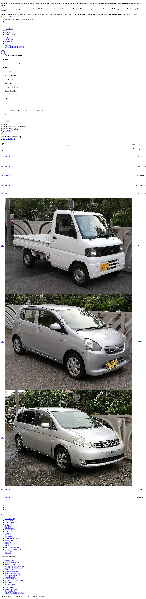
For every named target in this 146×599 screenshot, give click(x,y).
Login (7, 34)
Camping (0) (16, 575)
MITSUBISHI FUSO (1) (13, 538)
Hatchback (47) (18, 568)
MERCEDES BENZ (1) (13, 549)
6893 (2, 246)
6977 (2, 185)
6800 (2, 438)
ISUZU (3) (8, 526)
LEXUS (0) (9, 540)
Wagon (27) (15, 562)
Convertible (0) (19, 566)
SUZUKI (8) (9, 533)
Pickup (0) (14, 571)
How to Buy (9, 40)
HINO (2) (8, 535)
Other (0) (13, 584)
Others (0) (8, 553)
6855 (2, 342)
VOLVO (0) (9, 551)
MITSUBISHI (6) (10, 522)
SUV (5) (12, 570)
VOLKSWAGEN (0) (12, 547)
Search (8, 121)
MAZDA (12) (9, 524)
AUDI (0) (8, 546)
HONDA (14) (9, 528)
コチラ (9, 131)
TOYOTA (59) (10, 519)
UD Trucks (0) (9, 537)
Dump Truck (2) (19, 580)
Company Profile (10, 591)
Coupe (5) (14, 564)
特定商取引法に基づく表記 (14, 593)
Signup (13, 34)
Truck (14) (13, 578)
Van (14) (12, 577)
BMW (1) (8, 542)
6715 (2, 497)
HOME (7, 38)
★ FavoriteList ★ (8, 139)
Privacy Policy (9, 587)
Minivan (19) (16, 573)
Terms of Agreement (11, 589)
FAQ (6, 43)
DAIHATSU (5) (10, 529)
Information (8, 41)
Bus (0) (11, 582)
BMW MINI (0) (10, 544)
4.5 (19, 111)
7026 (2, 176)
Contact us (8, 45)
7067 (2, 166)
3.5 (27, 111)
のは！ (18, 47)
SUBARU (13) (10, 531)
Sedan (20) (13, 561)
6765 (2, 489)
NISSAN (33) (9, 520)
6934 (2, 194)
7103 (2, 156)
